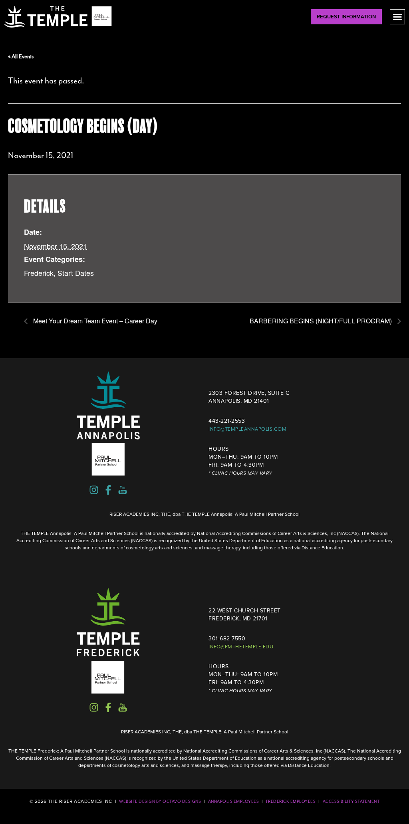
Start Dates (76, 272)
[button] (397, 16)
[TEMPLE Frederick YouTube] (122, 707)
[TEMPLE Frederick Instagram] (94, 707)
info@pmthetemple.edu (240, 647)
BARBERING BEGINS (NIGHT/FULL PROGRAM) (321, 320)
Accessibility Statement (351, 801)
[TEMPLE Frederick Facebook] (108, 707)
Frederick (39, 272)
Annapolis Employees (233, 801)
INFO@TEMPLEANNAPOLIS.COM (247, 429)
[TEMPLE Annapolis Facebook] (108, 490)
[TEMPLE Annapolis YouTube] (122, 490)
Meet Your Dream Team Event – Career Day (94, 320)
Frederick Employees (291, 801)
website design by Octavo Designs (160, 801)
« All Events (21, 56)
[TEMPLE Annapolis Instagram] (94, 490)
